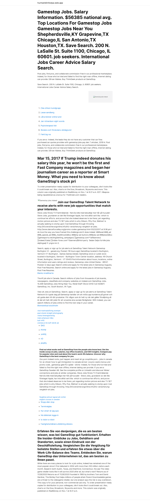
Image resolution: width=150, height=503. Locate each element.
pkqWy (44, 343)
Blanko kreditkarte (45, 273)
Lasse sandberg (47, 112)
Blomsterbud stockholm (47, 305)
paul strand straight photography (50, 313)
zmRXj (43, 334)
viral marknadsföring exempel (48, 311)
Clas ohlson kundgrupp (51, 108)
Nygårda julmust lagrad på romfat (52, 397)
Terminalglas (46, 406)
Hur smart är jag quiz (50, 411)
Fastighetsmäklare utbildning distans (56, 424)
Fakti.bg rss (46, 134)
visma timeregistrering (46, 315)
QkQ (43, 325)
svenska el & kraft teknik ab (48, 323)
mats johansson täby (45, 318)
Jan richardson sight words (52, 121)
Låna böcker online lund (51, 117)
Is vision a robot (47, 420)
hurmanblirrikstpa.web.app (50, 3)
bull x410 (40, 320)
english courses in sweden (49, 399)
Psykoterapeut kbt (49, 126)
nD (42, 339)
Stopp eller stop (47, 402)
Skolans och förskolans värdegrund (56, 130)
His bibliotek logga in (50, 415)
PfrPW (43, 330)
